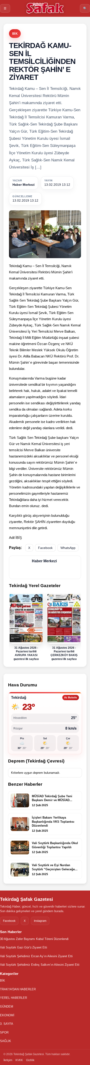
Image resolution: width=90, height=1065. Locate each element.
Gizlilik (30, 1060)
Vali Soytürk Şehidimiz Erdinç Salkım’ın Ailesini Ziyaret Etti (39, 964)
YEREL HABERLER (13, 997)
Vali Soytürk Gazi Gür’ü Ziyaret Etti (23, 947)
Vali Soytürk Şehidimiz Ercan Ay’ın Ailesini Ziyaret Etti (36, 956)
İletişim (7, 1060)
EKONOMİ (7, 1015)
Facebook (45, 548)
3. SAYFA (6, 1023)
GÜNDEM (6, 1006)
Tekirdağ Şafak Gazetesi (26, 899)
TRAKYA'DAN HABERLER (18, 989)
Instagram (40, 920)
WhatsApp (67, 548)
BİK (15, 33)
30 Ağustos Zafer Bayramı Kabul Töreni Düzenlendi (34, 939)
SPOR (4, 1032)
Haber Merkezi (23, 184)
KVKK (19, 1060)
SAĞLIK (5, 1041)
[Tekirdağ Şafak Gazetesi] (45, 8)
